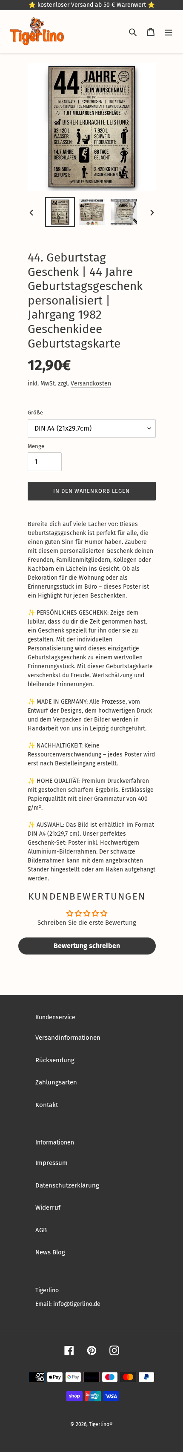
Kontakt (46, 1105)
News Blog (50, 1252)
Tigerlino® (101, 1424)
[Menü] (168, 32)
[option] (60, 212)
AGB (41, 1230)
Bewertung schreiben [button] (87, 946)
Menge (36, 446)
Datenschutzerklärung (67, 1185)
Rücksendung (54, 1060)
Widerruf (47, 1207)
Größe (35, 412)
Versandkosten (91, 383)
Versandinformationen (67, 1037)
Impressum (51, 1163)
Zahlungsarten (56, 1082)
